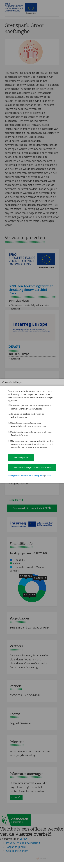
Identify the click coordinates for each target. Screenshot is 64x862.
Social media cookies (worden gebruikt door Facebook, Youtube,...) (31, 433)
